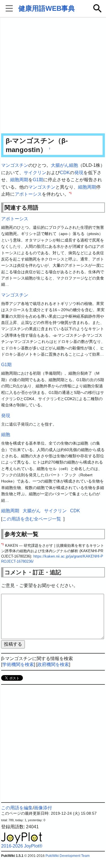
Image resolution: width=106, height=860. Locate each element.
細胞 (73, 165)
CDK (65, 172)
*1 (70, 193)
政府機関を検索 (53, 664)
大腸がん (60, 165)
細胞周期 (19, 179)
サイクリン (35, 172)
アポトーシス (28, 194)
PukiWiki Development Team (68, 856)
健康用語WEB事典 (46, 8)
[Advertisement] (53, 76)
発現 (78, 172)
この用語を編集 (17, 807)
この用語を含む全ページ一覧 (31, 519)
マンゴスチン (14, 165)
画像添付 (43, 807)
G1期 (38, 179)
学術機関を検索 (18, 664)
